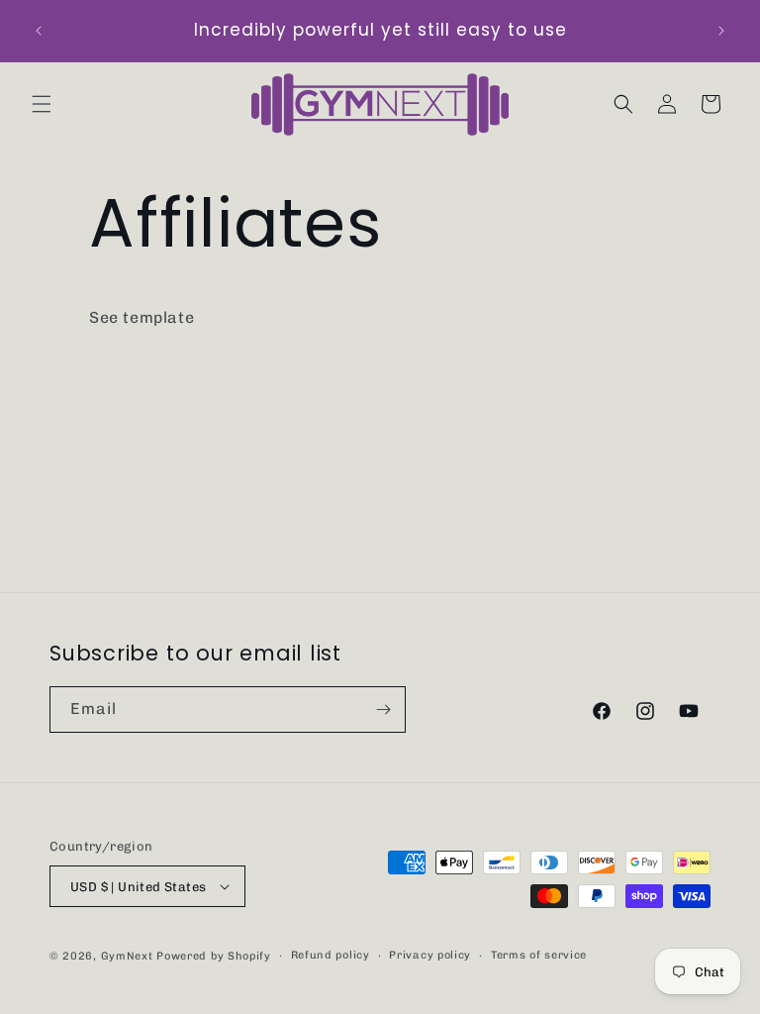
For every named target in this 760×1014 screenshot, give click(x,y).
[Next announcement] (721, 30)
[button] (41, 104)
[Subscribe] (383, 709)
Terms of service (539, 955)
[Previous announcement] (38, 30)
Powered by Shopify (213, 956)
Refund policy (330, 955)
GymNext (127, 956)
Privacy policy (430, 955)
